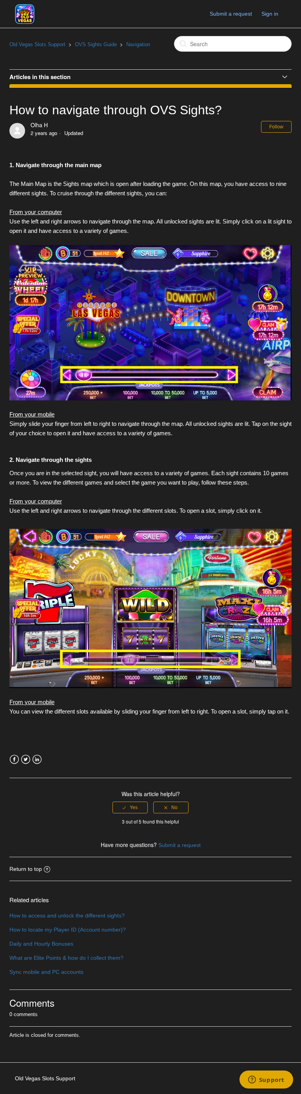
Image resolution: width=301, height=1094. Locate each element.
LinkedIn (37, 759)
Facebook (14, 759)
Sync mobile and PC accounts (46, 972)
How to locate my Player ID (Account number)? (67, 929)
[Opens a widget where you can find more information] (266, 1080)
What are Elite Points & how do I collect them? (66, 958)
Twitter (26, 759)
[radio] (130, 807)
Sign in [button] (269, 14)
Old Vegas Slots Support (37, 44)
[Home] (24, 13)
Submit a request (231, 14)
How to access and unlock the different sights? (67, 915)
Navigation (138, 44)
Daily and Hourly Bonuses (41, 944)
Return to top (25, 869)
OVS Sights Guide (96, 44)
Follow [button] (276, 127)
